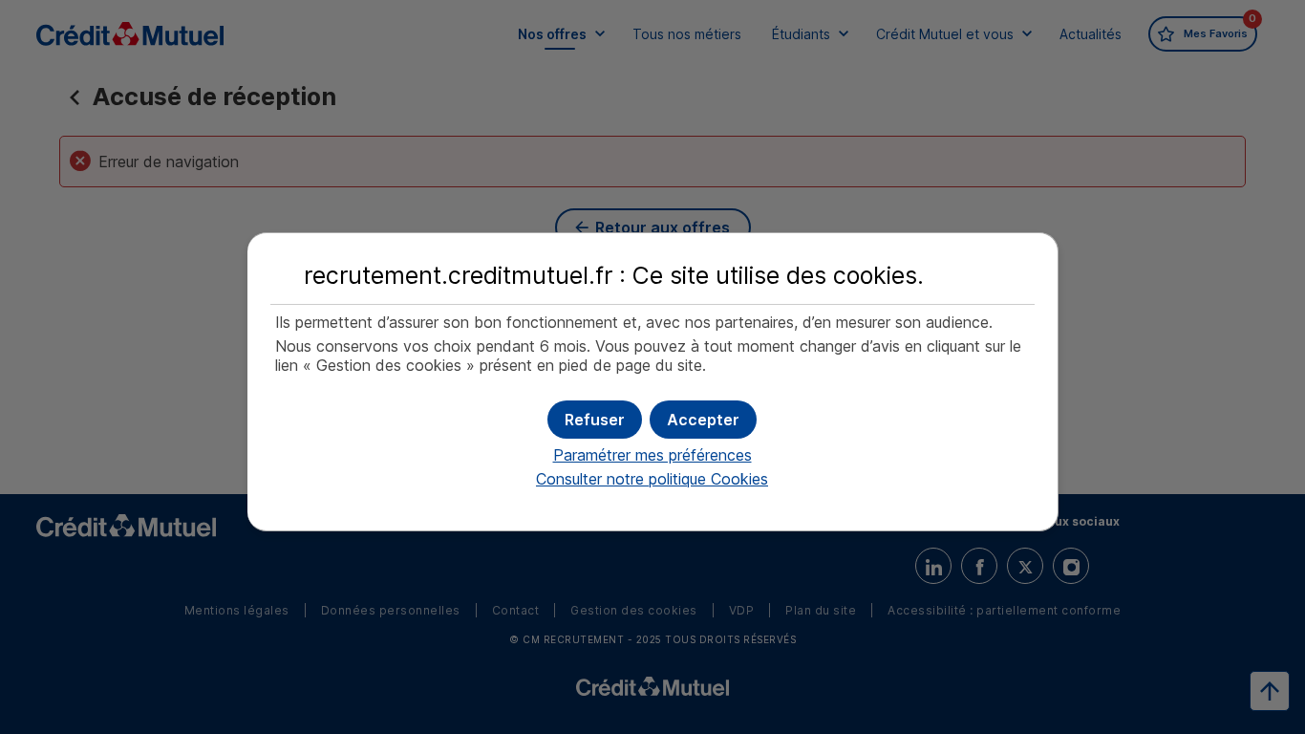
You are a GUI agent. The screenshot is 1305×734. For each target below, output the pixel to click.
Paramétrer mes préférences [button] (652, 454)
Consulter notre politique (652, 478)
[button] (703, 419)
